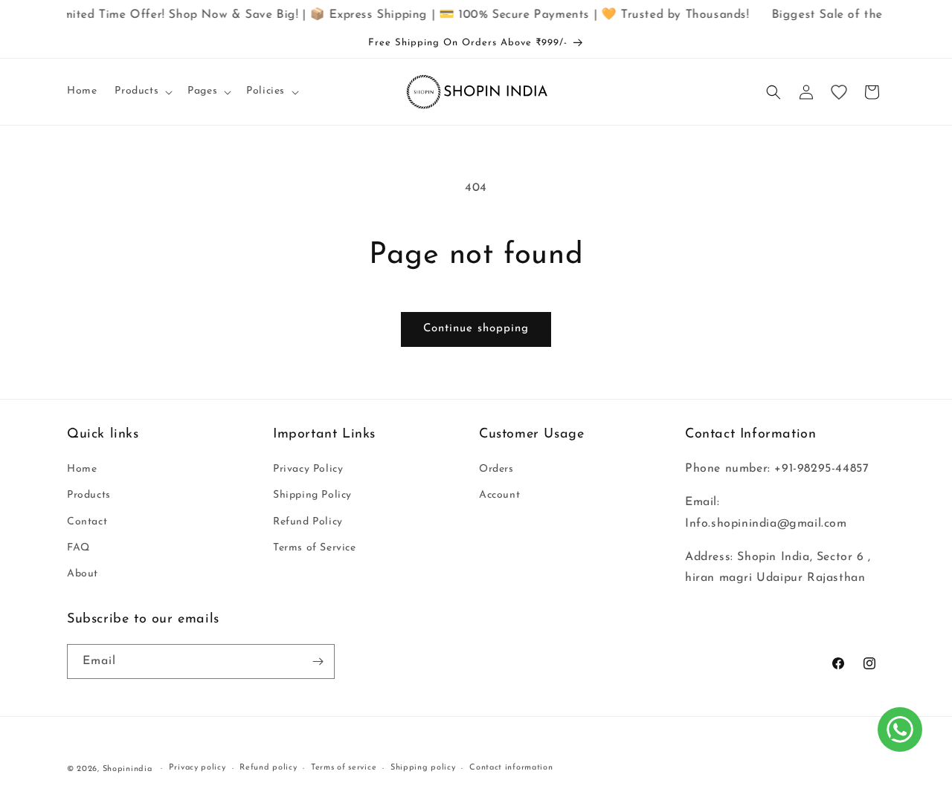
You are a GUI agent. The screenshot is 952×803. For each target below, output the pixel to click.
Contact (87, 521)
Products (89, 495)
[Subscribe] (317, 661)
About (82, 573)
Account (499, 495)
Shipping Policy (312, 495)
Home (82, 469)
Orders (496, 469)
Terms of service (343, 768)
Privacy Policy (308, 469)
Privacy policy (197, 768)
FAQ (78, 547)
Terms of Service (314, 547)
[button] (142, 91)
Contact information (511, 768)
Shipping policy (423, 768)
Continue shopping (476, 328)
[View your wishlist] (839, 92)
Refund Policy (308, 521)
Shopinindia (127, 769)
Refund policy (268, 768)
